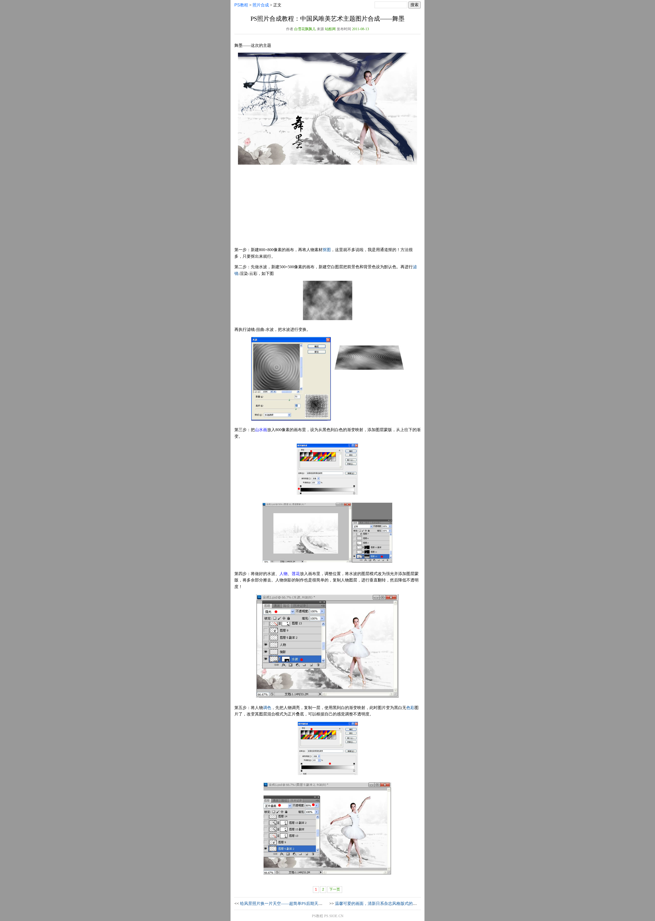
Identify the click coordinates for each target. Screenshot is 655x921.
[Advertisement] (327, 206)
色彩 (410, 707)
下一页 (334, 889)
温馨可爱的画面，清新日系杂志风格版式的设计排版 (382, 903)
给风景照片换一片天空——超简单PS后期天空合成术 (287, 903)
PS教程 (241, 5)
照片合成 (261, 5)
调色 (267, 707)
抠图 (327, 250)
